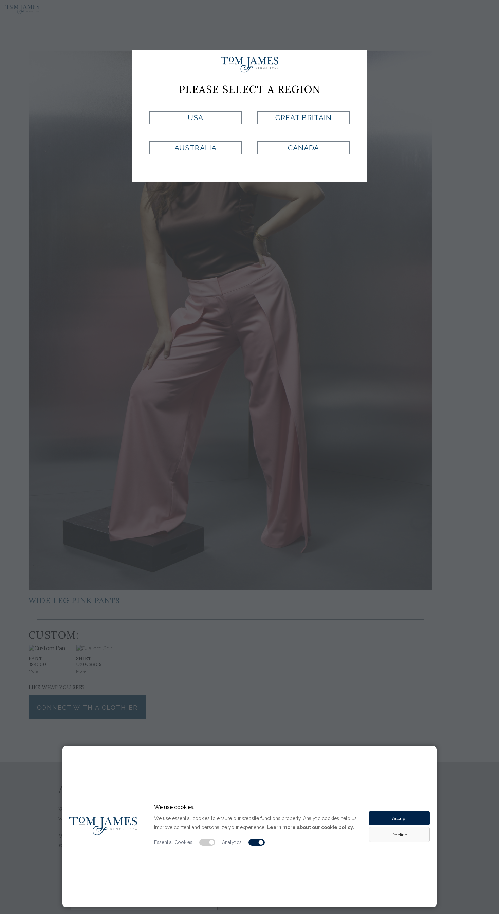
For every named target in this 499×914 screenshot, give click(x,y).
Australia (195, 148)
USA (195, 117)
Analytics (232, 842)
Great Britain (303, 117)
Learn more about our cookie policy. (310, 827)
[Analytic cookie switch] (256, 842)
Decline (399, 834)
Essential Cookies (173, 842)
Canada (303, 148)
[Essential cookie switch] (207, 842)
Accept (399, 818)
